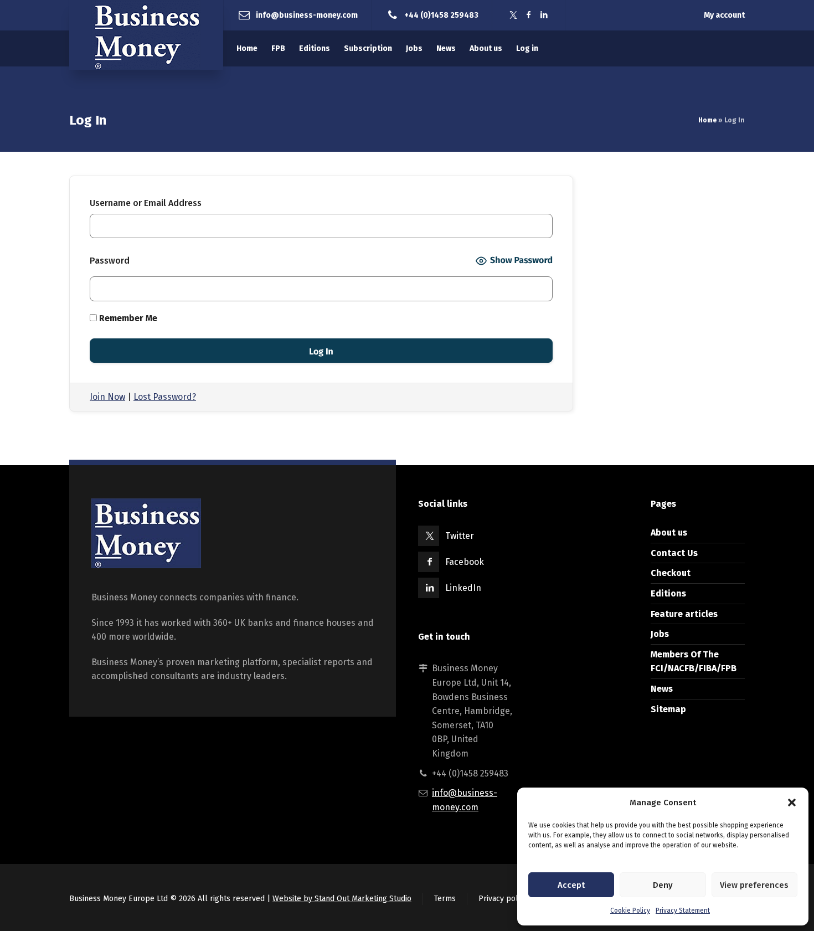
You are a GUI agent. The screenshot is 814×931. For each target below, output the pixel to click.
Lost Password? (164, 397)
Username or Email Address (146, 203)
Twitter (459, 536)
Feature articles (684, 614)
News (662, 688)
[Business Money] (146, 35)
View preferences (754, 885)
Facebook (464, 562)
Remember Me (127, 318)
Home (707, 120)
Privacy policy (503, 898)
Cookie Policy (630, 910)
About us (669, 532)
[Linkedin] (544, 15)
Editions (668, 593)
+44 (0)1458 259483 (441, 14)
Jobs (660, 634)
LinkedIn (463, 588)
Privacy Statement (683, 910)
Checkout (671, 573)
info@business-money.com (307, 14)
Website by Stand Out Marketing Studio (341, 898)
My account (724, 15)
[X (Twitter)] (513, 15)
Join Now (107, 397)
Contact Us (674, 553)
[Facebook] (528, 15)
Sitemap (668, 709)
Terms (445, 898)
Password (110, 260)
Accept (571, 885)
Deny (663, 885)
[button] (791, 802)
